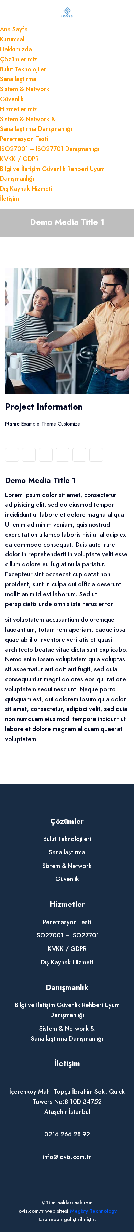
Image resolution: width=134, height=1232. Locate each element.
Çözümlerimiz (18, 59)
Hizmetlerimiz (18, 109)
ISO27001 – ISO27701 (67, 935)
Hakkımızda (16, 49)
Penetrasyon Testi (24, 138)
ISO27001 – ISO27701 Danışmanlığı (49, 148)
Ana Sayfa (14, 29)
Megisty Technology (93, 1211)
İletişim (9, 198)
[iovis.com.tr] (66, 11)
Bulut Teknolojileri (24, 69)
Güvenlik (12, 99)
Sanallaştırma (18, 79)
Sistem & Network (24, 89)
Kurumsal (12, 39)
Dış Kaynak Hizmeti (26, 188)
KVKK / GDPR (19, 158)
